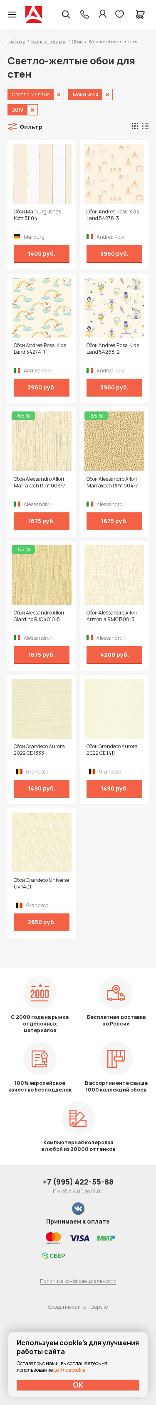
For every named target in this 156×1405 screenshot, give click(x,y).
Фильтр (31, 127)
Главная (16, 41)
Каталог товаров (48, 41)
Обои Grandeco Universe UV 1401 (41, 883)
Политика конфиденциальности (78, 1281)
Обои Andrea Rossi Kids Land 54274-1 (40, 348)
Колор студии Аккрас (33, 14)
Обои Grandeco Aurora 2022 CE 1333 (39, 749)
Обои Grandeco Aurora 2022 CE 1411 (112, 749)
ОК (78, 1385)
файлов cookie (69, 1369)
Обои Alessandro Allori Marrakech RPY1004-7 (112, 482)
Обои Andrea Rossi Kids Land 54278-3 (113, 215)
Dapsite (99, 1306)
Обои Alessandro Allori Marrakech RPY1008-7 (39, 482)
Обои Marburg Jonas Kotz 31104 (37, 215)
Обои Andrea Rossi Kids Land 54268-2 (113, 348)
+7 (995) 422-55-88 (78, 1182)
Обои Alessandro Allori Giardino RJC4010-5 (39, 616)
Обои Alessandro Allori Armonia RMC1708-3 (112, 616)
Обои (77, 41)
